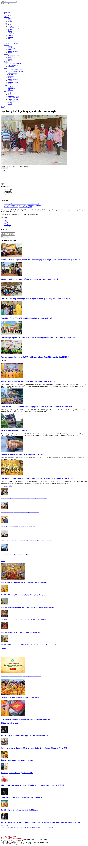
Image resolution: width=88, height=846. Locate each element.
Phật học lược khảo (13, 51)
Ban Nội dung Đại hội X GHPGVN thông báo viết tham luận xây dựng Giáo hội (20, 697)
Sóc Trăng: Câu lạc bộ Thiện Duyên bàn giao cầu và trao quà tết (21, 204)
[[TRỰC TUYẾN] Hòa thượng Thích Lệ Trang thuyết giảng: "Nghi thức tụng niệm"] (4, 629)
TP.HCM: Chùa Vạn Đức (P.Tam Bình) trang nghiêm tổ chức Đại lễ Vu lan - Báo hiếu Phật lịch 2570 (36, 406)
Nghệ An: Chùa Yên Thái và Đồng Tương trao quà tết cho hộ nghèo (22, 205)
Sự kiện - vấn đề (12, 41)
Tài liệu (10, 29)
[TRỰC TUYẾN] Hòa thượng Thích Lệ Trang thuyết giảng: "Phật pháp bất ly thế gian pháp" (23, 594)
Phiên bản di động (46, 827)
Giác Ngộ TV (17, 827)
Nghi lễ (10, 32)
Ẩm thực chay (11, 34)
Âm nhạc (10, 35)
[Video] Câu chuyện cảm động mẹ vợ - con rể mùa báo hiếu (22, 454)
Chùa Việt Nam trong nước (15, 69)
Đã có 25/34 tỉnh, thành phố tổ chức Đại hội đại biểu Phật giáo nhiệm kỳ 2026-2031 (21, 676)
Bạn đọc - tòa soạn (13, 101)
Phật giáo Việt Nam (13, 88)
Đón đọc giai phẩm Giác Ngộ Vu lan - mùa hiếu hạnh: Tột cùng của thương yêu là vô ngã (32, 785)
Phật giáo (10, 20)
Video (5, 23)
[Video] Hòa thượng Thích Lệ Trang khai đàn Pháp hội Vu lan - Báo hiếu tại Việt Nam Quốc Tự (24, 582)
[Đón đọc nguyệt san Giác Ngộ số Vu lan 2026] (4, 769)
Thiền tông (10, 46)
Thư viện (10, 102)
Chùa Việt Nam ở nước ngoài (16, 71)
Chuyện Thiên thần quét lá (15, 63)
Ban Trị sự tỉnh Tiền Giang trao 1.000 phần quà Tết (18, 207)
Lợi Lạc (6, 222)
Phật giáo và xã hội (13, 82)
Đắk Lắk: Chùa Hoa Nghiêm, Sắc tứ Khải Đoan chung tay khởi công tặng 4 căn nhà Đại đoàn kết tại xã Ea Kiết (40, 260)
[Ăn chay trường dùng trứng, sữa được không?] (4, 757)
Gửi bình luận (4, 236)
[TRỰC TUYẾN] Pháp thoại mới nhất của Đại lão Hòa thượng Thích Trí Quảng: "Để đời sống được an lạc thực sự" (28, 644)
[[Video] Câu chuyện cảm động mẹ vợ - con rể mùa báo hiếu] (12, 451)
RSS (52, 827)
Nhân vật (10, 90)
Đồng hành (11, 66)
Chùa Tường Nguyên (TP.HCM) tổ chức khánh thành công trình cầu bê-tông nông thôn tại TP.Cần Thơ (38, 338)
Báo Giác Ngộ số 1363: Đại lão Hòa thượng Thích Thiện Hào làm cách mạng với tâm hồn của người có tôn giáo (40, 822)
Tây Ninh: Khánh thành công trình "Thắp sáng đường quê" (15, 554)
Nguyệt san (10, 827)
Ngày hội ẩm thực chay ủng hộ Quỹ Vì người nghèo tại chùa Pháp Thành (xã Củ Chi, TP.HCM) (35, 357)
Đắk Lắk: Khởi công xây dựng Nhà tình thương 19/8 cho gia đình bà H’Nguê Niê (29, 279)
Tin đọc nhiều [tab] (8, 486)
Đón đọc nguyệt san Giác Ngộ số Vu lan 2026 (17, 773)
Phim (9, 38)
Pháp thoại (10, 31)
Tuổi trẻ (6, 62)
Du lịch (10, 21)
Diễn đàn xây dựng (13, 43)
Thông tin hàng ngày (10, 723)
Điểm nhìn (7, 40)
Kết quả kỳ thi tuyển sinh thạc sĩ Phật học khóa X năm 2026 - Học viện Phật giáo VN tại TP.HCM (35, 748)
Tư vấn (6, 54)
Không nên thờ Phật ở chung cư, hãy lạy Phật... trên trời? (21, 798)
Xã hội (9, 93)
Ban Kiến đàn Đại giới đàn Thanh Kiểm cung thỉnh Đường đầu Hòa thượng (28, 381)
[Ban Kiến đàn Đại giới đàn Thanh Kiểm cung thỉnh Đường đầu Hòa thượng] (12, 378)
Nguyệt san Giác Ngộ (10, 74)
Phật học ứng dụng (13, 79)
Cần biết (10, 104)
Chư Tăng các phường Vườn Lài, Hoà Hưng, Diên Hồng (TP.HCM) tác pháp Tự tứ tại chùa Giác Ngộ (37, 478)
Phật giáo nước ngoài (13, 96)
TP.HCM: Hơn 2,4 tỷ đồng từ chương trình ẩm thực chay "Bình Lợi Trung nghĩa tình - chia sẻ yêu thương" (26, 540)
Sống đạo (10, 60)
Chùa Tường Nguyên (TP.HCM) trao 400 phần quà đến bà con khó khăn (18, 526)
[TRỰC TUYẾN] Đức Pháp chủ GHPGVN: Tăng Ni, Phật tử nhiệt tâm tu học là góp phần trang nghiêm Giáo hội (27, 607)
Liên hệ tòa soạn (35, 827)
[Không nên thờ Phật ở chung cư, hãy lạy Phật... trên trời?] (4, 794)
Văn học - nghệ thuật (13, 97)
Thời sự (6, 14)
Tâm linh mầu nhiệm (13, 57)
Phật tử (6, 223)
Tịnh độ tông (11, 48)
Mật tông (10, 49)
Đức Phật (10, 87)
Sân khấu (10, 37)
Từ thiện (6, 91)
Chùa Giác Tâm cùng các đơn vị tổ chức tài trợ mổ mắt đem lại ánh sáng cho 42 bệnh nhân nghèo (35, 299)
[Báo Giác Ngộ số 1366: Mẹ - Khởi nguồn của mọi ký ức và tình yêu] (4, 732)
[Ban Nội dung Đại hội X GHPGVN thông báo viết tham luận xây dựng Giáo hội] (13, 694)
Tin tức (9, 15)
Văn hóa (6, 17)
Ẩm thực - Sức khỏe (13, 99)
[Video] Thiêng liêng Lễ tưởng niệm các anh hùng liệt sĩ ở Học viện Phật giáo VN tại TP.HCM (23, 619)
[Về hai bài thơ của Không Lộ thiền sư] (12, 427)
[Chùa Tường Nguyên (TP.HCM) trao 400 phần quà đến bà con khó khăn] (4, 522)
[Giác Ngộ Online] (11, 839)
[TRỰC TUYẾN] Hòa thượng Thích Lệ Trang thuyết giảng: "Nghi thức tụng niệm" (20, 632)
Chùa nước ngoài (12, 73)
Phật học (6, 45)
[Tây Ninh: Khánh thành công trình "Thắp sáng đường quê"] (4, 550)
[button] (3, 825)
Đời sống (10, 18)
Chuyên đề (10, 76)
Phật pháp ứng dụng (13, 55)
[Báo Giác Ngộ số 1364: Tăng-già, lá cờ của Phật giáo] (4, 806)
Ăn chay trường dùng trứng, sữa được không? (17, 760)
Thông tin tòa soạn (26, 827)
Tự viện (6, 68)
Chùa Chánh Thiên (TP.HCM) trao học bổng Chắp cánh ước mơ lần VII (26, 318)
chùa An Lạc (7, 225)
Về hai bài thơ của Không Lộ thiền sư (14, 430)
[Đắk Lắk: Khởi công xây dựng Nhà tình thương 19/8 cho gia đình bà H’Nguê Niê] (11, 276)
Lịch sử (6, 85)
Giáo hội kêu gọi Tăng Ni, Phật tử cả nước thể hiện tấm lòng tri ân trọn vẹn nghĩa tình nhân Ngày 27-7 (25, 719)
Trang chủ (7, 12)
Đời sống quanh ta (13, 65)
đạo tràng (6, 220)
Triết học (10, 52)
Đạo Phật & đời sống (13, 27)
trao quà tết (7, 226)
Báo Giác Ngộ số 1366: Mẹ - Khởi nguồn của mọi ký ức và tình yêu (24, 736)
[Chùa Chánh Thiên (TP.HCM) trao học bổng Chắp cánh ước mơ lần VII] (11, 315)
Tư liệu (10, 83)
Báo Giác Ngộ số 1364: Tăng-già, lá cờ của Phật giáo (19, 810)
